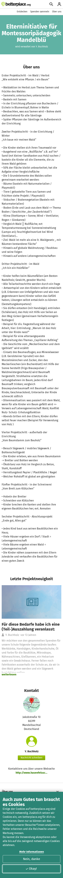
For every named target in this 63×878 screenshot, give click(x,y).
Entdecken (22, 11)
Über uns (56, 11)
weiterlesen (9, 674)
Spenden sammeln (39, 11)
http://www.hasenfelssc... (31, 772)
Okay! (33, 868)
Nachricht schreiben (31, 757)
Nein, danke (31, 859)
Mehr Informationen (31, 851)
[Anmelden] (59, 4)
